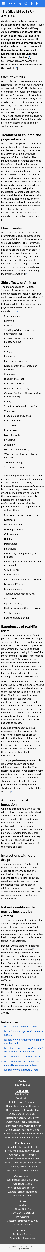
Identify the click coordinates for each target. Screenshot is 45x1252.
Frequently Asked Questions (22, 1166)
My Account (22, 1216)
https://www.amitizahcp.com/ (21, 1026)
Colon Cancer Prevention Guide (22, 1129)
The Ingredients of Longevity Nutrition (22, 1133)
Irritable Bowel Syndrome (22, 1102)
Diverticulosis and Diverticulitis (22, 1110)
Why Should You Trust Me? (22, 1188)
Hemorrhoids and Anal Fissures (22, 1106)
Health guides (22, 1085)
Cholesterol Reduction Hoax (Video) (22, 1162)
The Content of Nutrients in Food (22, 1137)
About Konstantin (22, 1184)
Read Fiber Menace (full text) (23, 1147)
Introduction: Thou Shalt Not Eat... (22, 1150)
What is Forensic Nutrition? (22, 1191)
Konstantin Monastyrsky (22, 1238)
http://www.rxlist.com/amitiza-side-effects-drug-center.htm (21, 1063)
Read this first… (22, 1094)
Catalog (22, 1205)
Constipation (22, 1098)
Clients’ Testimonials (22, 1224)
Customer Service (22, 1234)
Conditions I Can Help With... (22, 1180)
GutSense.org (14, 3)
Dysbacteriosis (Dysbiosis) (22, 1114)
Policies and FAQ (22, 1209)
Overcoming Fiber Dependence (22, 1122)
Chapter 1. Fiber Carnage (22, 1154)
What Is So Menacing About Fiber (22, 1158)
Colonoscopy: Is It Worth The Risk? (22, 1125)
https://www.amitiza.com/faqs (21, 1069)
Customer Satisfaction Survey (22, 1220)
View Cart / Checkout (22, 1213)
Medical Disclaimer (22, 1195)
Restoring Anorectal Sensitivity (22, 1118)
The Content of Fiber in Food (22, 1170)
